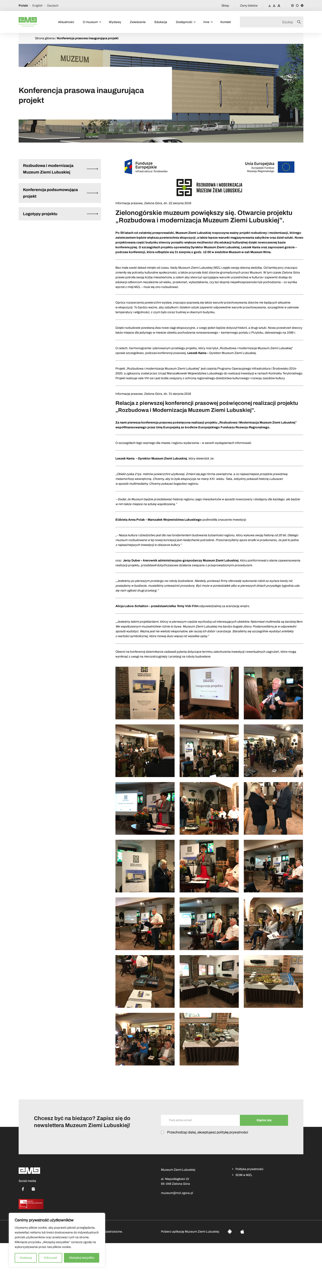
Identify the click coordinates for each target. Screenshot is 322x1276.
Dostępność (184, 22)
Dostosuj (26, 1257)
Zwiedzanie (138, 22)
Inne (206, 22)
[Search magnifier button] (300, 22)
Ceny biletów (249, 5)
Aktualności (66, 22)
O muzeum (90, 22)
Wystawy (115, 22)
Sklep (225, 5)
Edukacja (160, 22)
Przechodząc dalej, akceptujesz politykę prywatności (207, 1132)
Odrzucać (50, 1257)
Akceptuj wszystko (81, 1257)
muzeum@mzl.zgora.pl (177, 1193)
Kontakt (225, 22)
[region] (57, 1240)
